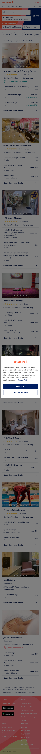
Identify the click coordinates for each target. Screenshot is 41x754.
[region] (20, 377)
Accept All (20, 386)
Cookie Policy (22, 380)
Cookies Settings (20, 392)
